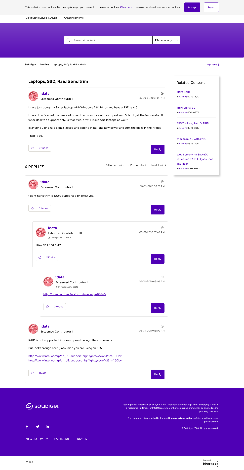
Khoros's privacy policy (180, 418)
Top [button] (31, 461)
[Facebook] (27, 426)
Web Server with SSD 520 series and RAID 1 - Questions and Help (195, 159)
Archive (44, 64)
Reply (157, 149)
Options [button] (212, 64)
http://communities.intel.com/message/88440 (74, 294)
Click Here (126, 7)
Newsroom (34, 439)
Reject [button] (211, 7)
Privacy (81, 439)
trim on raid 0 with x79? (191, 138)
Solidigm (30, 64)
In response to (61, 237)
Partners (61, 439)
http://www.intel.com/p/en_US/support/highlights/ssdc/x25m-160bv (75, 356)
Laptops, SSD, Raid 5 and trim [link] (69, 64)
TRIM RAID (183, 92)
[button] (192, 7)
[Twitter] (37, 426)
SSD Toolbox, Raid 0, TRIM (193, 123)
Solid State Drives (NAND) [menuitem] (41, 17)
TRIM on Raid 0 (186, 107)
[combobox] (108, 40)
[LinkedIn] (47, 426)
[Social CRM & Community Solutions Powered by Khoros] (210, 462)
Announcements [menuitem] (74, 17)
